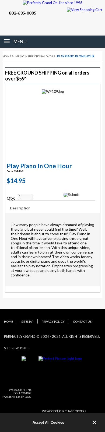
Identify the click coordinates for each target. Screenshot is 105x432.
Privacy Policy (53, 321)
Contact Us (82, 321)
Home (7, 56)
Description (20, 208)
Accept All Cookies (48, 422)
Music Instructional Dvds (34, 56)
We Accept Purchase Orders (64, 411)
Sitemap (27, 321)
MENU (20, 41)
